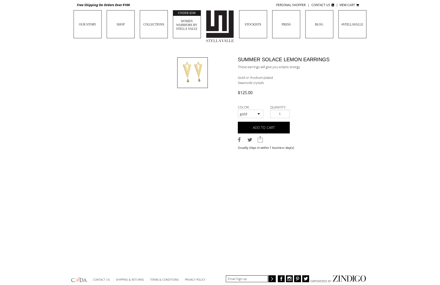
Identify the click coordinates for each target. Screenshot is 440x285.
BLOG (319, 24)
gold (243, 113)
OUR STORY (87, 24)
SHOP (121, 24)
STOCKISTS (253, 24)
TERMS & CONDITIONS (164, 279)
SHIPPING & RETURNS (130, 279)
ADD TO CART (264, 127)
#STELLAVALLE (352, 24)
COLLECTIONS (153, 24)
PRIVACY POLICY (195, 279)
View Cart (347, 5)
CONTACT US (101, 279)
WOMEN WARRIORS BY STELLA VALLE (186, 21)
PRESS (286, 24)
